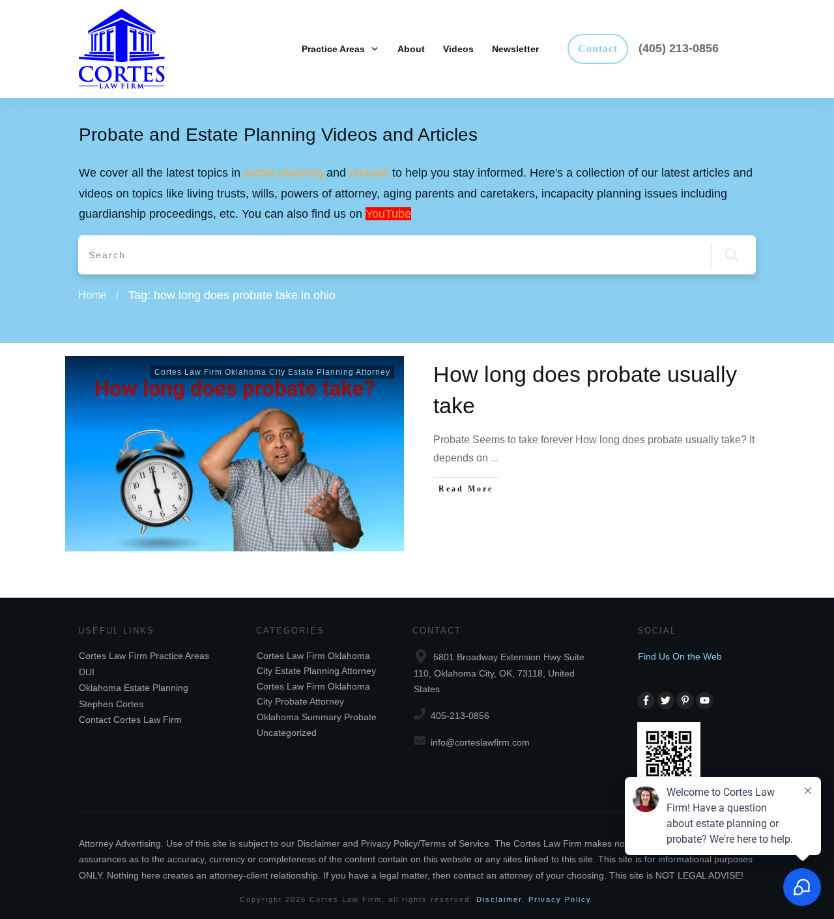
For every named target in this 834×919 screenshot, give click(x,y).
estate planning (283, 172)
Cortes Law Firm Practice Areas (144, 655)
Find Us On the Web (680, 656)
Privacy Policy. (561, 899)
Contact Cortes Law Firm (130, 719)
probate (369, 172)
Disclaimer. (500, 899)
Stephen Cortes (111, 704)
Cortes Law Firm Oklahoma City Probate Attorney (313, 693)
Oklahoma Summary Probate (317, 717)
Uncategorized (287, 732)
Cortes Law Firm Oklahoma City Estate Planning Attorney (272, 372)
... (494, 457)
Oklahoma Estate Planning (133, 687)
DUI (86, 672)
